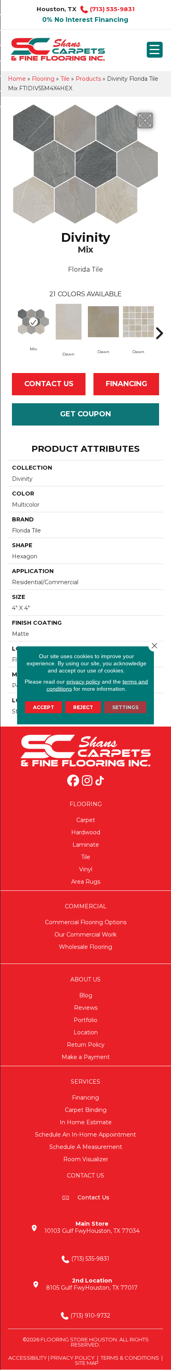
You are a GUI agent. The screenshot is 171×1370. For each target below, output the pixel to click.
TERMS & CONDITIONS (130, 1357)
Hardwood (85, 832)
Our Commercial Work (85, 934)
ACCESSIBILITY (27, 1357)
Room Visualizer (85, 1159)
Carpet (85, 820)
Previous (12, 321)
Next (159, 321)
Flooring (43, 78)
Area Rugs (85, 881)
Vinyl (85, 869)
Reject (83, 707)
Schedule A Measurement (85, 1146)
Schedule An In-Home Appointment (85, 1134)
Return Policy (86, 1044)
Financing (85, 1097)
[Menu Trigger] (155, 50)
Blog (85, 995)
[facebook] (73, 781)
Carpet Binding (86, 1109)
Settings (125, 707)
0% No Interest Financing (85, 19)
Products (88, 78)
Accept (43, 707)
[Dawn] (68, 322)
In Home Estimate (86, 1122)
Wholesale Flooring (85, 946)
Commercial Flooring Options (85, 922)
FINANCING (126, 383)
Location (86, 1032)
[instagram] (87, 781)
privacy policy (83, 681)
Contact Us (49, 383)
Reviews (85, 1007)
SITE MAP (87, 1363)
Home (17, 78)
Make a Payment (86, 1057)
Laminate (85, 844)
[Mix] (33, 322)
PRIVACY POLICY (73, 1357)
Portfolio (85, 1020)
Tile (65, 78)
